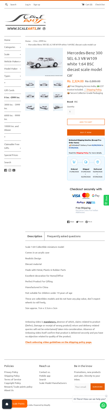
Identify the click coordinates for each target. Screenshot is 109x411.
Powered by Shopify (41, 405)
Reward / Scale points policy (18, 386)
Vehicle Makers (12, 61)
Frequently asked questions (63, 236)
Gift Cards (9, 90)
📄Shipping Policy (92, 89)
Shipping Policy (12, 375)
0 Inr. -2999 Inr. (12, 97)
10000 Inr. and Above (11, 128)
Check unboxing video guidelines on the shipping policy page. (58, 342)
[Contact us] (103, 405)
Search (7, 162)
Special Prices (11, 154)
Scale (12, 54)
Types (12, 75)
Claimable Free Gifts (12, 146)
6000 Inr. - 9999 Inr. (12, 117)
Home (7, 39)
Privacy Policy (11, 371)
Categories (12, 46)
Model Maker (12, 68)
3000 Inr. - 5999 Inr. (12, 106)
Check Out (100, 4)
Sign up (36, 4)
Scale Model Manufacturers (53, 382)
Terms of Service (12, 379)
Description (34, 236)
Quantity (70, 106)
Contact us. (44, 371)
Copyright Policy (12, 382)
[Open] (7, 404)
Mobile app (44, 375)
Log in (28, 4)
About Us (9, 390)
